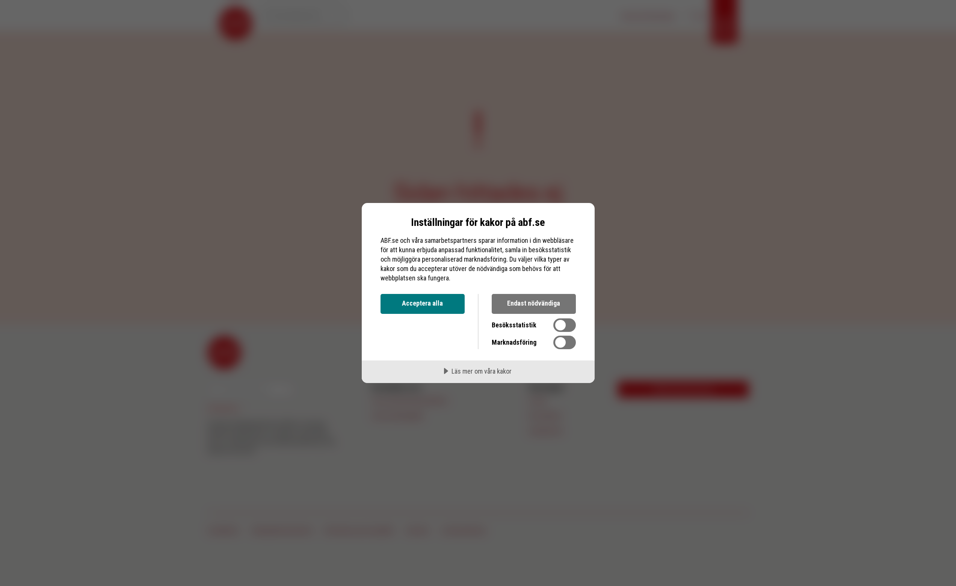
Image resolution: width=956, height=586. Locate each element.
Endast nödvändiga (533, 303)
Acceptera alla (422, 303)
